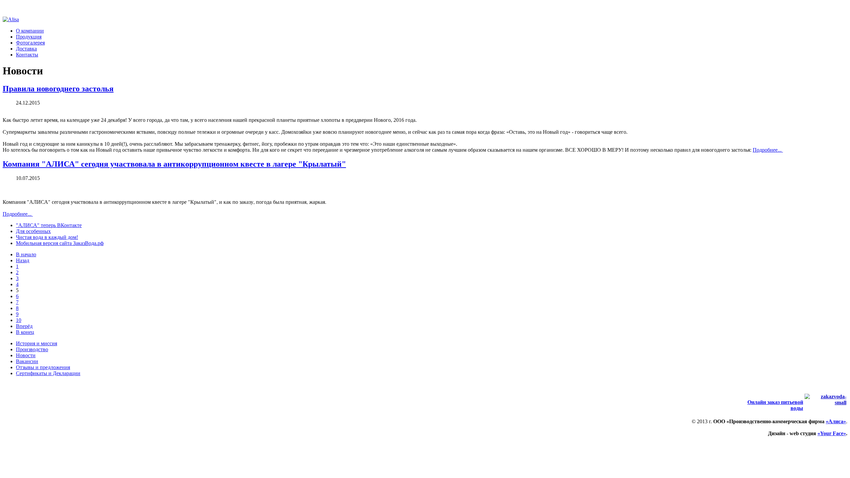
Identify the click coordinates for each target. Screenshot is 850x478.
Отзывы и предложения (43, 367)
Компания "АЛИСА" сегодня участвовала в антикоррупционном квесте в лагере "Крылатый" (174, 164)
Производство (32, 349)
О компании (30, 31)
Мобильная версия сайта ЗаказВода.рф (60, 243)
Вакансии (27, 361)
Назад (22, 260)
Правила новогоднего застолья (58, 88)
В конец (25, 332)
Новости (26, 355)
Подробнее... (768, 150)
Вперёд (24, 326)
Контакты (27, 54)
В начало (26, 254)
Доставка (26, 48)
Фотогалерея (30, 42)
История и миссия (36, 343)
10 (18, 320)
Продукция (29, 37)
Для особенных (33, 231)
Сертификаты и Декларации (48, 373)
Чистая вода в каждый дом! (47, 237)
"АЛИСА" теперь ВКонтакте (49, 225)
